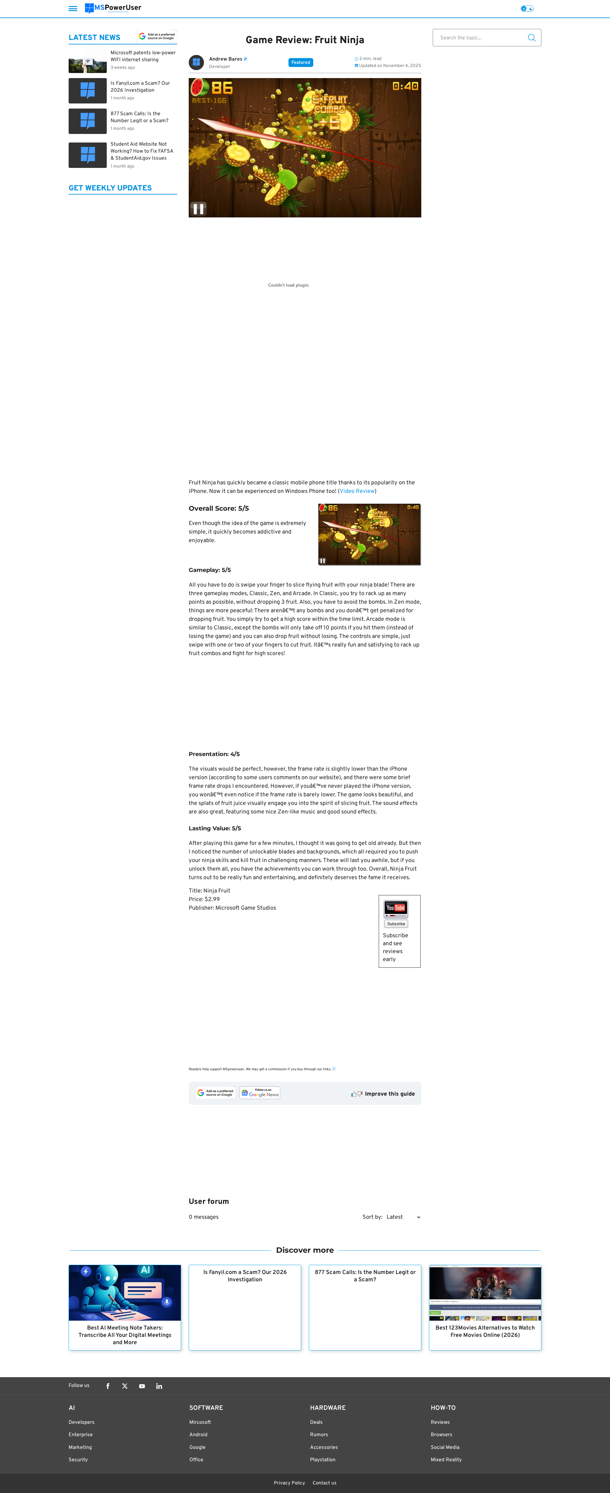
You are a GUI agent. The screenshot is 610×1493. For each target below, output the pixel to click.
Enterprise (81, 1435)
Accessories (324, 1447)
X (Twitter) (125, 1386)
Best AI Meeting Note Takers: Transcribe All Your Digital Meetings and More (125, 1335)
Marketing (80, 1447)
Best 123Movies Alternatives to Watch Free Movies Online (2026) (485, 1331)
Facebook (108, 1386)
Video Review (357, 491)
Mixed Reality (446, 1460)
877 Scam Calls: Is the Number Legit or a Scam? (365, 1276)
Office (196, 1460)
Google (197, 1447)
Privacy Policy (289, 1483)
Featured (301, 62)
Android (198, 1435)
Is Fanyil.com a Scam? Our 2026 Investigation (245, 1276)
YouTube (142, 1386)
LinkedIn (159, 1386)
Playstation (323, 1460)
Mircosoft (200, 1422)
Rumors (319, 1435)
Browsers (441, 1435)
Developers (82, 1422)
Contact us (324, 1483)
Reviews (440, 1422)
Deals (316, 1422)
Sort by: (373, 1217)
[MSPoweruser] (113, 8)
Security (78, 1460)
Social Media (445, 1447)
